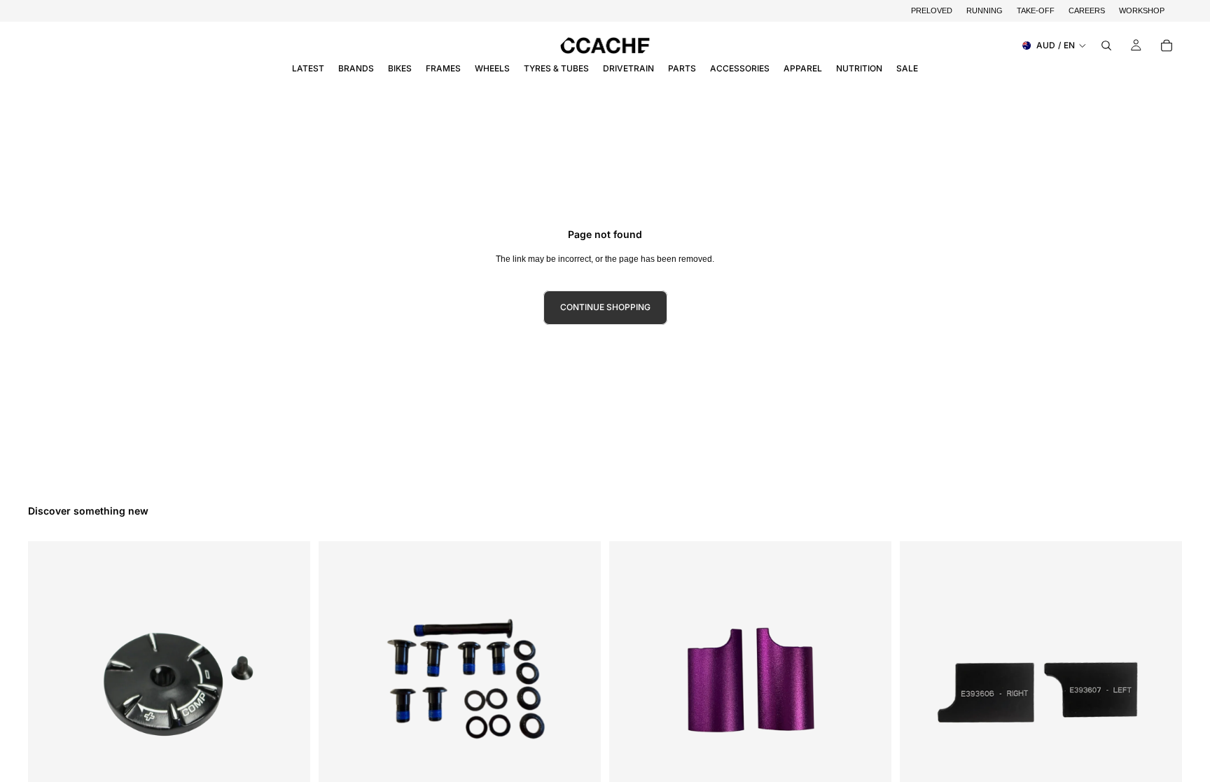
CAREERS (1087, 10)
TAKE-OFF (1036, 10)
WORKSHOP (1141, 10)
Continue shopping (605, 307)
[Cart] (1166, 45)
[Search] (1106, 45)
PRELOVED (931, 10)
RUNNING (984, 10)
